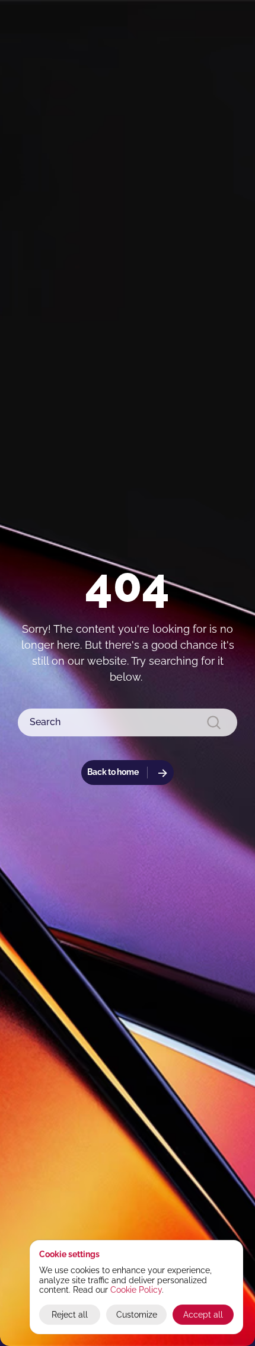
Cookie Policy (136, 1289)
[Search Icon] (127, 722)
